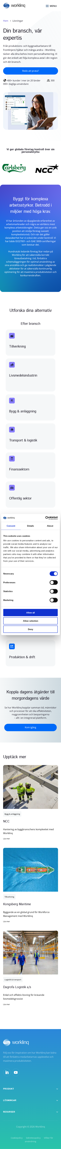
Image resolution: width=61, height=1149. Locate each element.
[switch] (54, 582)
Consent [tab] (11, 526)
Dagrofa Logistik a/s (17, 987)
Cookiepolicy (17, 1137)
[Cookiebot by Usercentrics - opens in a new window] (45, 518)
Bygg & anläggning (12, 814)
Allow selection (30, 621)
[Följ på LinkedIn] (7, 1072)
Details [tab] (30, 526)
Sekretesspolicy (33, 1137)
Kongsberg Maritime (17, 904)
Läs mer (6, 838)
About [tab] (50, 526)
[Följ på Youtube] (16, 1072)
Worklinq (40, 1126)
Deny (30, 629)
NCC (6, 821)
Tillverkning (9, 897)
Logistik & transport (13, 979)
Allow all (30, 612)
